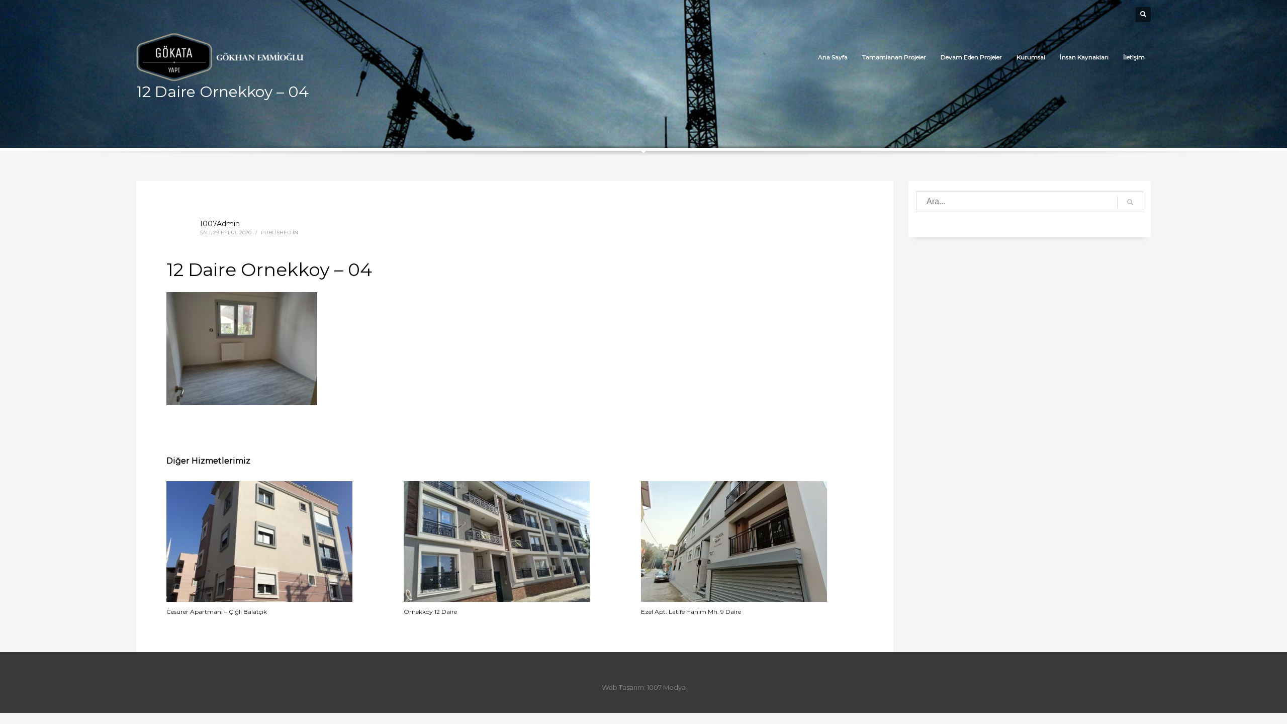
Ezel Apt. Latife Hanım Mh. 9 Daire (691, 611)
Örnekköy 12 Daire (430, 611)
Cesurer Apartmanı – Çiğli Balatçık (216, 611)
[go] (1130, 202)
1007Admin (220, 223)
